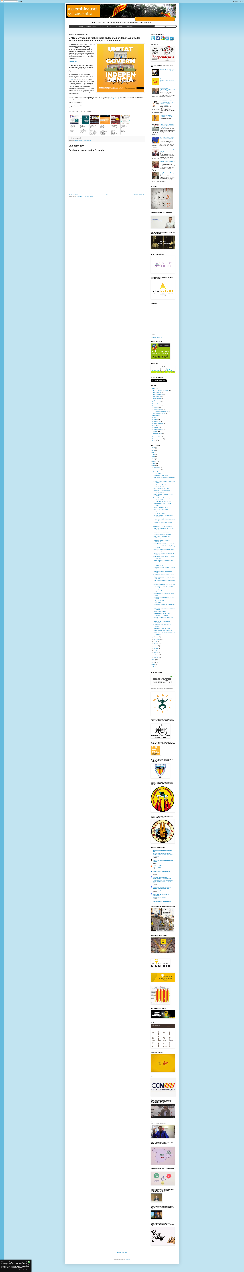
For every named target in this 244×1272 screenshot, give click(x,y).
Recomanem (129, 26)
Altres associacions (157, 398)
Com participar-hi (91, 26)
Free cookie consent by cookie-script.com (19, 1269)
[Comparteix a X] (76, 138)
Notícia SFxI (155, 427)
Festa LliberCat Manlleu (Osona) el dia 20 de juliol (166, 116)
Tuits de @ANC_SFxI (156, 337)
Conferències (155, 407)
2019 (153, 456)
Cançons (154, 400)
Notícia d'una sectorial (157, 429)
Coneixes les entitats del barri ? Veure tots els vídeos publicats (155, 19)
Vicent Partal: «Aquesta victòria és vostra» (164, 574)
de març (156, 652)
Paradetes (154, 431)
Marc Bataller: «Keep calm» (160, 475)
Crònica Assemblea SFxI (158, 413)
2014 (153, 660)
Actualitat (110, 26)
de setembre (157, 639)
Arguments (119, 26)
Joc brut (154, 425)
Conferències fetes (157, 409)
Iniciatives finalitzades (157, 423)
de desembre (157, 467)
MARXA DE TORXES (157, 873)
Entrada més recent (74, 194)
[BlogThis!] (74, 138)
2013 (153, 662)
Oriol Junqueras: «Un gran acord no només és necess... (162, 512)
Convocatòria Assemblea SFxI (160, 411)
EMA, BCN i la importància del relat (161, 890)
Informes (154, 417)
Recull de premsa (156, 439)
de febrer (156, 655)
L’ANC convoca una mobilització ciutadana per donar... (161, 537)
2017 (153, 461)
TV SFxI (154, 441)
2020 (153, 454)
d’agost (156, 641)
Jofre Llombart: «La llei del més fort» (162, 526)
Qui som (80, 26)
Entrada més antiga (139, 194)
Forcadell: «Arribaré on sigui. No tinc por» (164, 584)
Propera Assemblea (157, 435)
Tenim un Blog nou (157, 867)
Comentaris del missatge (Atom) (85, 196)
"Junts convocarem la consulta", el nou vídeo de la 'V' (167, 80)
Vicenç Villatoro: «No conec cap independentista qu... (161, 498)
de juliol (156, 643)
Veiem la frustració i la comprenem (162, 534)
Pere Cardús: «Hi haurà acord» (161, 532)
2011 (153, 666)
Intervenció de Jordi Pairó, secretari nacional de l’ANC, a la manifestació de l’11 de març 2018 (163, 882)
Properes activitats (157, 437)
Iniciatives (154, 419)
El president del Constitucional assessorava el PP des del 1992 (167, 90)
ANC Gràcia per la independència (162, 901)
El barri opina (155, 415)
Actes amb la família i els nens (84, 140)
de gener (156, 657)
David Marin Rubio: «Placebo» (161, 488)
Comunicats (155, 404)
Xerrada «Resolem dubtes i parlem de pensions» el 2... (163, 516)
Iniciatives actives (156, 421)
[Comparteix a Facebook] (78, 138)
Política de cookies (122, 1252)
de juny (156, 646)
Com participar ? (156, 402)
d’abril (155, 650)
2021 (153, 452)
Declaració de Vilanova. (119, 99)
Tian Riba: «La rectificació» (160, 507)
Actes (75, 140)
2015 (153, 465)
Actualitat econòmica (157, 394)
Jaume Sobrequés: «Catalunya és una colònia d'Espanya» (163, 561)
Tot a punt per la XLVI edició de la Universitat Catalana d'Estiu (167, 139)
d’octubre (156, 637)
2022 (153, 450)
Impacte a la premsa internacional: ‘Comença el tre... (162, 564)
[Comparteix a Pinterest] (80, 138)
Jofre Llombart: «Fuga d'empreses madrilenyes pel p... (162, 485)
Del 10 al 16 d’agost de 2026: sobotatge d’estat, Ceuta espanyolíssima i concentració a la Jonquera (163, 855)
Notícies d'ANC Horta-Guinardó (161, 866)
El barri (102, 26)
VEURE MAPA (73, 62)
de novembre (157, 470)
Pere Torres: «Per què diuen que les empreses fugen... (162, 491)
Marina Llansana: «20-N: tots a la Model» (164, 543)
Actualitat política (156, 396)
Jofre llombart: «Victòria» (159, 611)
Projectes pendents (157, 433)
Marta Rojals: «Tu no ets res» (161, 509)
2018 (153, 459)
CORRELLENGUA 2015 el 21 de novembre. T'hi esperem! (161, 614)
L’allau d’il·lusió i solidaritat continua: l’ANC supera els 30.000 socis (167, 126)
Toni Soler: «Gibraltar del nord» (161, 628)
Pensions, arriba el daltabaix (159, 897)
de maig (156, 648)
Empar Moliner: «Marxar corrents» (162, 501)
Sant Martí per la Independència (161, 871)
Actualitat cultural (156, 392)
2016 (153, 463)
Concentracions (156, 406)
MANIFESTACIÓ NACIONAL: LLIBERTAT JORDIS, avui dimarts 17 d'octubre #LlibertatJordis (167, 103)
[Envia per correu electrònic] (72, 138)
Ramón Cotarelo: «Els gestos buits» (162, 630)
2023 (153, 448)
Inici (73, 26)
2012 (153, 664)
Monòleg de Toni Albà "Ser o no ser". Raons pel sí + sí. (167, 70)
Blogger (128, 1259)
